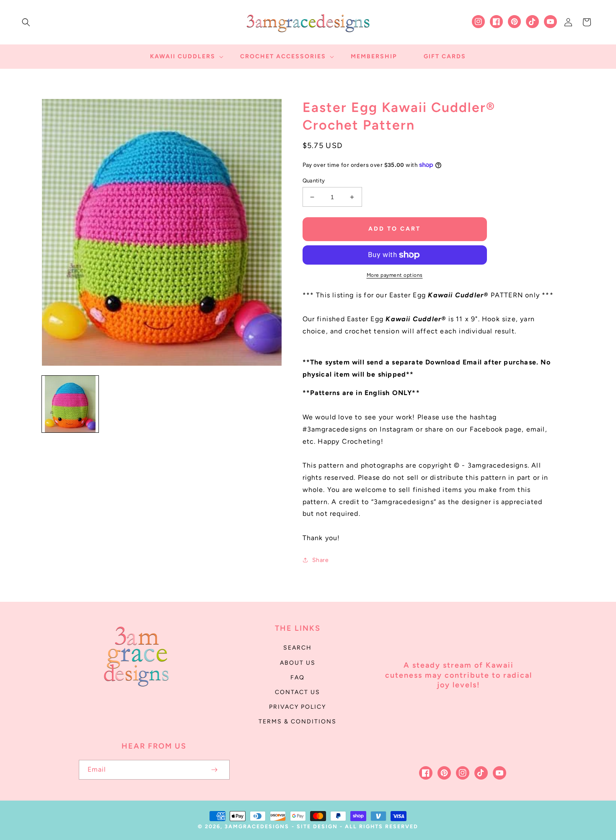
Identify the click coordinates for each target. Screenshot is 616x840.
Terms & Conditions (297, 721)
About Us (298, 662)
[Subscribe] (214, 770)
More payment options (395, 275)
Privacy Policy (297, 706)
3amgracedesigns (257, 826)
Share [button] (320, 560)
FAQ (297, 677)
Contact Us (297, 692)
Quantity (314, 180)
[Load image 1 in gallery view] (70, 404)
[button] (26, 22)
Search (297, 647)
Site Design (317, 826)
